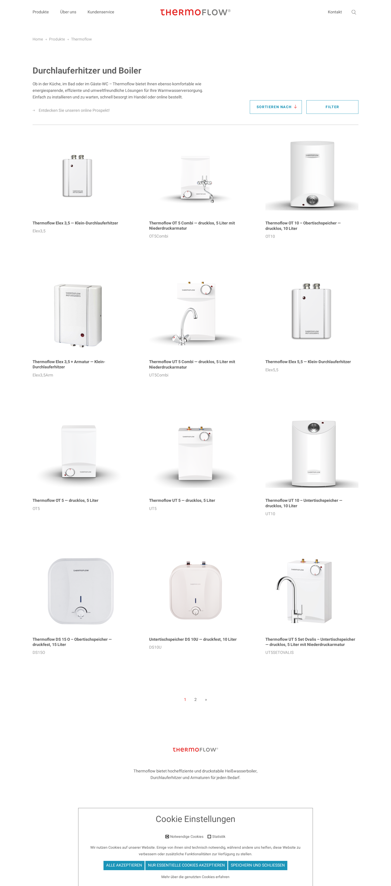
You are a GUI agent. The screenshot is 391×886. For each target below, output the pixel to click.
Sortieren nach (274, 107)
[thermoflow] (195, 12)
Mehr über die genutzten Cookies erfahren (195, 877)
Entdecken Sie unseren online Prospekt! (74, 110)
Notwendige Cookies (186, 837)
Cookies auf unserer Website (131, 847)
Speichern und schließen (258, 865)
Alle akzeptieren (124, 865)
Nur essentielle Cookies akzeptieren (186, 865)
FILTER (332, 107)
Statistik (218, 837)
